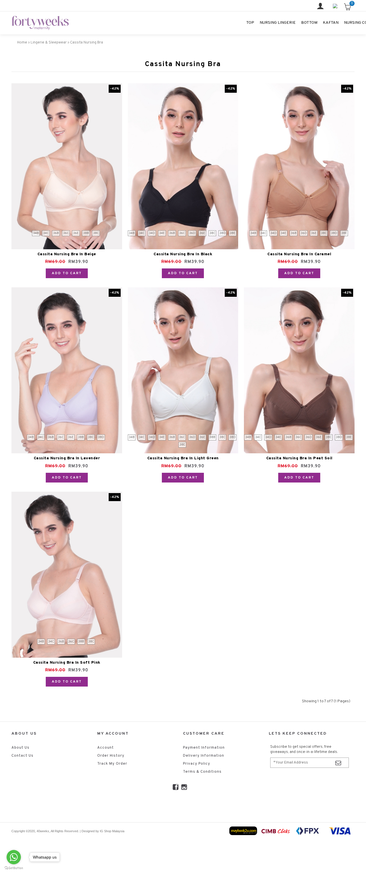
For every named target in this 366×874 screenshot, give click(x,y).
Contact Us (22, 756)
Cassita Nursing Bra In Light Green (183, 458)
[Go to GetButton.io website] (14, 868)
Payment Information (204, 748)
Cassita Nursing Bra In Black (183, 254)
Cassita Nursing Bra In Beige (66, 254)
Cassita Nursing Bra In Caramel (299, 254)
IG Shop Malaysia (112, 831)
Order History (110, 756)
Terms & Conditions (202, 772)
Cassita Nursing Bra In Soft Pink (66, 662)
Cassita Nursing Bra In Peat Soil (299, 458)
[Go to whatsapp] (14, 857)
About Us (20, 748)
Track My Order (112, 764)
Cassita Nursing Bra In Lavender (67, 458)
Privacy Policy (196, 764)
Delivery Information (203, 756)
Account (105, 748)
